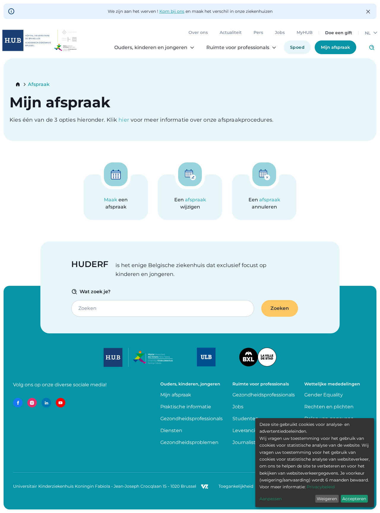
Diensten (171, 430)
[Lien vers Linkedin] (46, 402)
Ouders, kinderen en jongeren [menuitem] (150, 47)
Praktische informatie (186, 407)
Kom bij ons (171, 11)
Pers (258, 33)
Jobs (280, 33)
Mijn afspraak (335, 47)
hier (124, 120)
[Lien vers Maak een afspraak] (115, 197)
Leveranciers (247, 430)
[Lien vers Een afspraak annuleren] (264, 197)
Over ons (198, 33)
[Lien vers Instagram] (32, 402)
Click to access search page (372, 48)
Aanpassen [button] (270, 498)
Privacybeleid (321, 487)
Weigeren (327, 498)
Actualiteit (231, 33)
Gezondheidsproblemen (189, 442)
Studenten (245, 418)
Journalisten (247, 442)
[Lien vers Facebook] (18, 402)
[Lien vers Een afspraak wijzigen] (190, 197)
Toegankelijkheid (235, 486)
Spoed (297, 47)
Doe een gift (338, 32)
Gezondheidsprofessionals (191, 418)
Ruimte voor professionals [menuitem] (237, 47)
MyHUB (305, 33)
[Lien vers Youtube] (60, 402)
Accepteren (354, 498)
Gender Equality (323, 395)
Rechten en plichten (329, 407)
